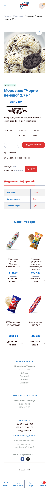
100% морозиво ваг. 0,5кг (35, 323)
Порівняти (11, 152)
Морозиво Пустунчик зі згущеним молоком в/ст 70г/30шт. (36, 264)
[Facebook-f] (22, 459)
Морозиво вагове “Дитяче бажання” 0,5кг (13, 263)
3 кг (34, 199)
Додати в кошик (33, 145)
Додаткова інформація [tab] (19, 181)
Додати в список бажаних (19, 158)
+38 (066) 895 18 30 (24, 424)
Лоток (35, 192)
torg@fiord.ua (24, 431)
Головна (7, 16)
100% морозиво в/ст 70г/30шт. (13, 323)
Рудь (35, 206)
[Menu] (7, 6)
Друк (32, 169)
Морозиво (18, 16)
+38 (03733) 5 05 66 (24, 427)
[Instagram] (28, 459)
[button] (39, 32)
